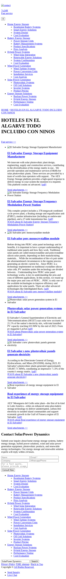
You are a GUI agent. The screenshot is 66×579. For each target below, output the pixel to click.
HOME (5, 110)
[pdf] (43, 184)
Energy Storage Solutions (19, 93)
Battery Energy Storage (18, 38)
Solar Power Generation (19, 79)
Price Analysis (20, 49)
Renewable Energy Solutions (28, 57)
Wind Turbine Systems (24, 68)
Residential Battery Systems (27, 27)
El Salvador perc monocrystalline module (33, 238)
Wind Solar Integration (24, 54)
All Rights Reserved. (24, 567)
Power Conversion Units (25, 71)
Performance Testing (23, 102)
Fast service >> (8, 142)
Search (34, 561)
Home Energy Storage (18, 24)
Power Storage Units (24, 41)
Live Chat (12, 575)
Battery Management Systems (28, 43)
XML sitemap (22, 564)
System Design (21, 32)
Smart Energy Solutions (25, 29)
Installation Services (23, 74)
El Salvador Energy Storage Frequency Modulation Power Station (32, 203)
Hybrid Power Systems (18, 52)
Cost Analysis (20, 77)
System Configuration (24, 60)
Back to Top (37, 564)
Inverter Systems (22, 88)
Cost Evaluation (21, 35)
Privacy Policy (8, 564)
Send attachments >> (17, 189)
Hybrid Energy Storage (25, 99)
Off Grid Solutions (23, 85)
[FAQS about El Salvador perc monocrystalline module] (34, 291)
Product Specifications (24, 46)
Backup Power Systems (25, 96)
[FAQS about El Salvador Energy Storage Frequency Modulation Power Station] (33, 223)
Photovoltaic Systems (24, 82)
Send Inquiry (13, 572)
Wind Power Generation (19, 66)
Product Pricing (21, 90)
